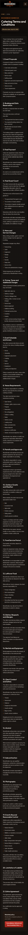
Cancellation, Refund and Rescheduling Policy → (14, 924)
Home (3, 14)
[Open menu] (25, 4)
